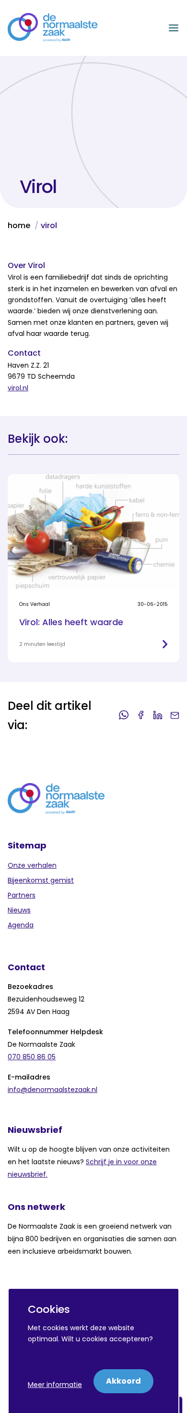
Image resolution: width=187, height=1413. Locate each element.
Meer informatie (55, 1384)
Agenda (21, 925)
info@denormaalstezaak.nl (52, 1089)
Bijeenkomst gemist (41, 880)
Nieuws (19, 910)
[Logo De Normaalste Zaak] (53, 28)
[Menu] (173, 28)
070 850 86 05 (32, 1057)
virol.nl (18, 388)
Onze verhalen (32, 865)
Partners (21, 895)
